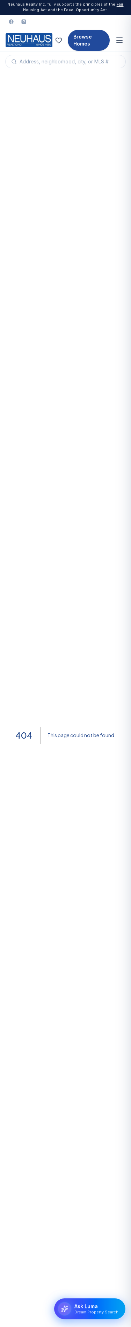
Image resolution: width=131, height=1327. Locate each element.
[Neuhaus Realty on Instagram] (23, 21)
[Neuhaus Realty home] (29, 40)
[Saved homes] (58, 40)
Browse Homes (82, 40)
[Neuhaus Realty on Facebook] (11, 21)
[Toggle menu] (119, 40)
